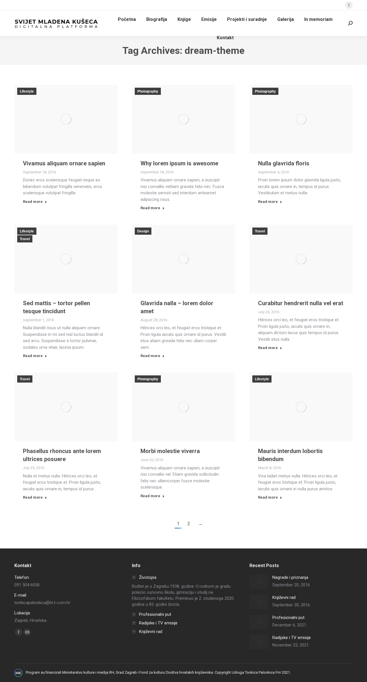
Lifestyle (27, 91)
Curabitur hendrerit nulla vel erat (300, 303)
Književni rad (284, 597)
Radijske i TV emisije (291, 637)
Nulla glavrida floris (283, 163)
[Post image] (258, 582)
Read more (33, 201)
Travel (25, 239)
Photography (147, 91)
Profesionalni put (288, 617)
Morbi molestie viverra (170, 451)
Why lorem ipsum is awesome (179, 163)
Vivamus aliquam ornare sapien (64, 163)
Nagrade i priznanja (290, 577)
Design (143, 231)
